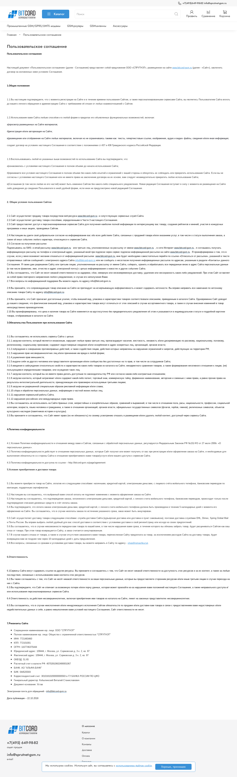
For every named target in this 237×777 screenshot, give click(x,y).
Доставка (87, 750)
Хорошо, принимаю (173, 767)
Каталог (59, 14)
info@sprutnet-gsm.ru (23, 754)
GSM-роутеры (75, 26)
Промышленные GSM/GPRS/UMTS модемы (33, 26)
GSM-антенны (98, 26)
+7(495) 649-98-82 (22, 742)
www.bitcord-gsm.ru (182, 67)
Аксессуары (120, 26)
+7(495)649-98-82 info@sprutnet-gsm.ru (205, 3)
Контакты (86, 744)
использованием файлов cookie (134, 765)
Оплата (86, 756)
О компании (88, 738)
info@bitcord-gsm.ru (85, 260)
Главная (11, 35)
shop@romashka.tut (138, 543)
